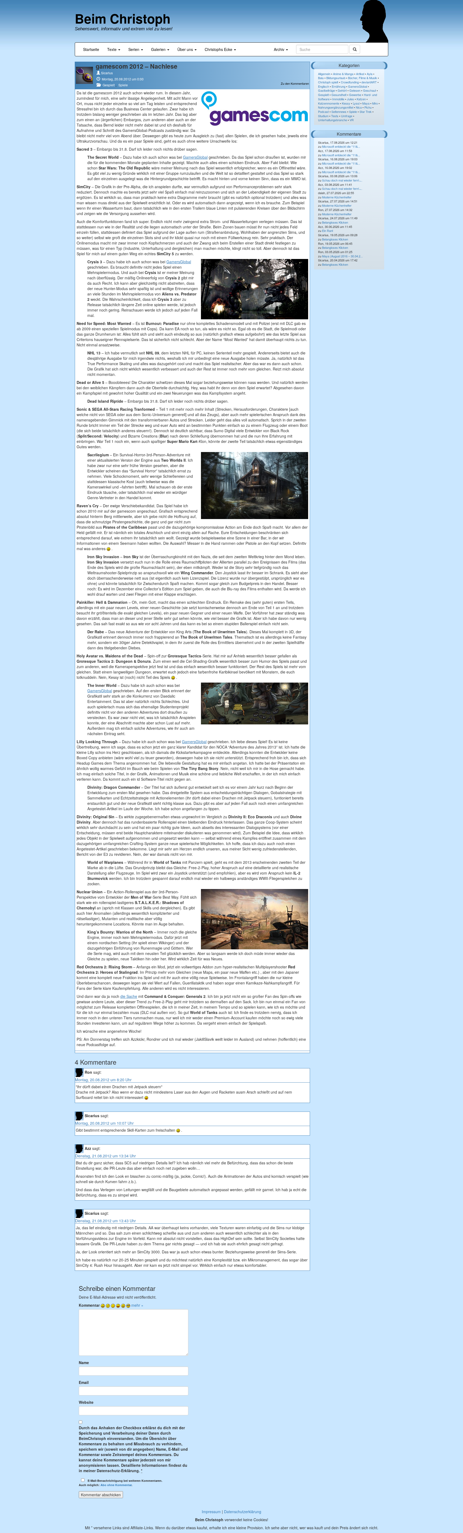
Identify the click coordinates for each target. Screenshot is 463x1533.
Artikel (360, 74)
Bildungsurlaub (335, 78)
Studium (323, 116)
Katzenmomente (328, 103)
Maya (365, 103)
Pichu (368, 107)
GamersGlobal (195, 157)
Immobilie (338, 99)
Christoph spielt (328, 82)
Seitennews (338, 111)
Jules (350, 99)
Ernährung (338, 86)
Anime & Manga (343, 74)
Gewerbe (355, 94)
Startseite (91, 49)
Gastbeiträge (326, 90)
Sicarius (107, 73)
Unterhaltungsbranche (332, 120)
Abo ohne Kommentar (116, 1485)
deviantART (369, 82)
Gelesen (354, 90)
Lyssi (356, 103)
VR (352, 120)
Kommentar (89, 1305)
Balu (321, 78)
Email (84, 1382)
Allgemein (324, 74)
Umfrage (346, 116)
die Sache (128, 996)
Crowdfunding (350, 82)
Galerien (159, 49)
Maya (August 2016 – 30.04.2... (342, 256)
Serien (134, 49)
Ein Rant (327, 230)
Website (86, 1402)
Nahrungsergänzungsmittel (335, 107)
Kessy (346, 103)
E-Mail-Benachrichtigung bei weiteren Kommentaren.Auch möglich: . (120, 1483)
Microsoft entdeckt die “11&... (341, 146)
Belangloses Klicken (335, 222)
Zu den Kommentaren (295, 84)
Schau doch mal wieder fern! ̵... (342, 180)
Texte (112, 49)
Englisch (323, 86)
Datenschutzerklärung (242, 1511)
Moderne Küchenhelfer (337, 197)
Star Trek (366, 111)
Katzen (361, 99)
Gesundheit (338, 94)
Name (84, 1362)
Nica (359, 107)
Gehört (342, 90)
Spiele (123, 85)
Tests (334, 116)
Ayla (369, 74)
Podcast (323, 111)
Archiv (279, 49)
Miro (375, 103)
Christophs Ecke (219, 49)
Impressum (211, 1511)
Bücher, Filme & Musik (362, 78)
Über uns (185, 49)
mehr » (137, 1305)
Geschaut (369, 90)
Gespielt (109, 85)
